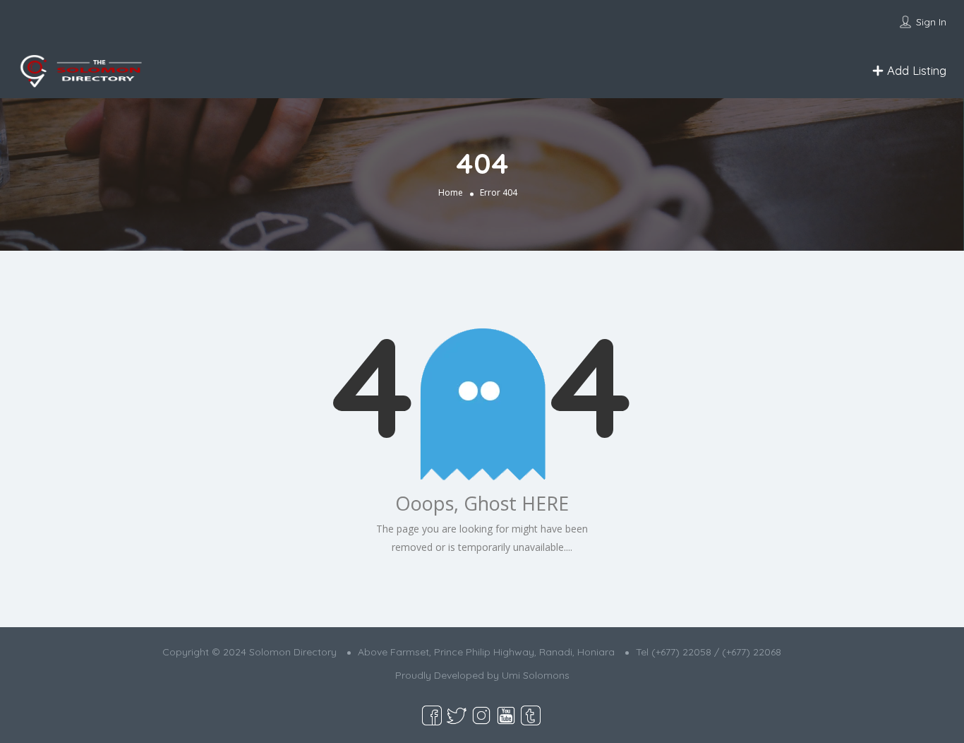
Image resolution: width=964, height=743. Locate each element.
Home (450, 192)
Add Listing (915, 70)
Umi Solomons (536, 675)
